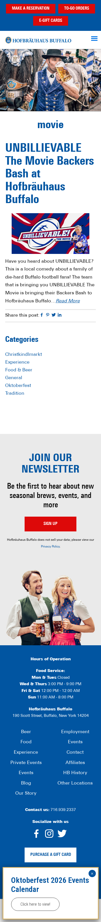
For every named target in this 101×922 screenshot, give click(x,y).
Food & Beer (18, 370)
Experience (17, 362)
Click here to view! (35, 904)
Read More (68, 301)
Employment (75, 732)
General (13, 378)
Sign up (50, 524)
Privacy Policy (50, 546)
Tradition (14, 393)
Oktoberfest (18, 386)
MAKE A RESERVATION (30, 8)
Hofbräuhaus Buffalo (38, 40)
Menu (95, 38)
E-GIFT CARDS (50, 21)
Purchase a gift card (50, 855)
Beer (26, 732)
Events (26, 773)
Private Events (26, 763)
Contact (75, 752)
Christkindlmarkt (23, 354)
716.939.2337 (63, 810)
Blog (26, 783)
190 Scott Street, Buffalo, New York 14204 (50, 716)
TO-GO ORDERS (76, 8)
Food (26, 742)
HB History (75, 773)
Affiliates (75, 763)
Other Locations (75, 783)
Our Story (26, 793)
